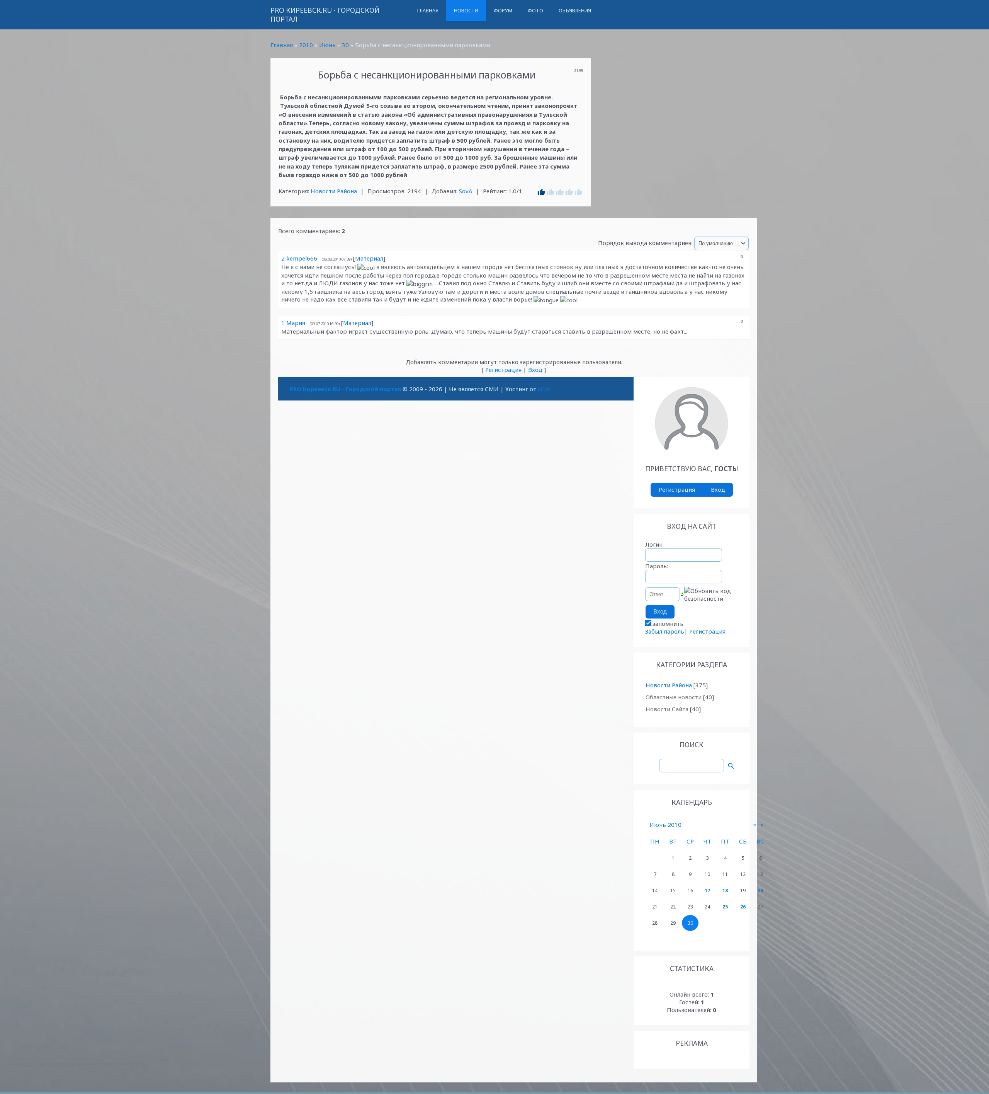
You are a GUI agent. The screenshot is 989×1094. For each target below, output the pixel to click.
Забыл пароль (664, 631)
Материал (369, 258)
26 (743, 906)
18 (725, 890)
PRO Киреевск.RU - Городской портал (324, 15)
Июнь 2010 (665, 824)
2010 (306, 45)
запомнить (668, 623)
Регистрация (503, 369)
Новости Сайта (667, 709)
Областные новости (674, 697)
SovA (465, 191)
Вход (535, 369)
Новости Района (334, 191)
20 (760, 890)
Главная (281, 45)
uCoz (544, 389)
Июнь (327, 45)
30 (345, 45)
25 (725, 906)
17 (707, 890)
